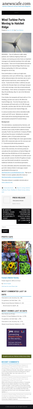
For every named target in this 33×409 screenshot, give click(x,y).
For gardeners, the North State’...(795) (11, 318)
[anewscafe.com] (16, 4)
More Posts (16, 203)
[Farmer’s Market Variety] (16, 258)
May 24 (19, 187)
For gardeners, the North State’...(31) (11, 300)
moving (23, 187)
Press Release (19, 30)
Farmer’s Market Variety (10, 278)
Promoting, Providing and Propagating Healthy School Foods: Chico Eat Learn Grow (24, 215)
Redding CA (14, 190)
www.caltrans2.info (7, 182)
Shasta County (21, 190)
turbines (28, 190)
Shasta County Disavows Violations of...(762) (13, 324)
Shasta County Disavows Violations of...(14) (13, 303)
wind (3, 192)
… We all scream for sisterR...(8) (10, 305)
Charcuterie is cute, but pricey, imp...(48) (12, 297)
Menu (16, 13)
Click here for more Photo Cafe (9, 286)
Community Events (8, 187)
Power (8, 190)
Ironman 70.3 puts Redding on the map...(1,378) (14, 316)
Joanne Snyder (7, 283)
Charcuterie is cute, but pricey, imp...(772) (12, 321)
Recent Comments (10, 362)
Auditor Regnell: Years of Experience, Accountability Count (9, 214)
